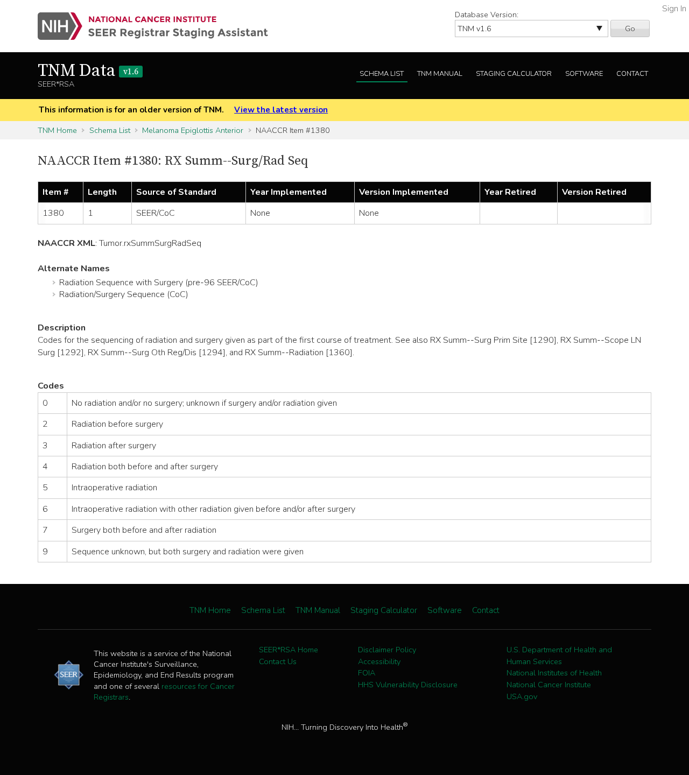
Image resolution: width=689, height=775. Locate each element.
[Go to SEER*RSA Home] (159, 26)
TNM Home (57, 130)
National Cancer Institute (549, 684)
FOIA (366, 672)
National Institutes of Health (554, 672)
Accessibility (379, 661)
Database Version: (486, 14)
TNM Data (88, 71)
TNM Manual (439, 74)
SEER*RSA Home (288, 649)
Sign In (674, 9)
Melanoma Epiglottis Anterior (192, 130)
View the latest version (281, 109)
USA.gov (522, 696)
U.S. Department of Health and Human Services (559, 655)
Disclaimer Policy (387, 649)
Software (584, 74)
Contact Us (278, 661)
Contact (632, 74)
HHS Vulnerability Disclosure (408, 684)
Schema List (382, 74)
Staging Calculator (514, 74)
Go (630, 28)
